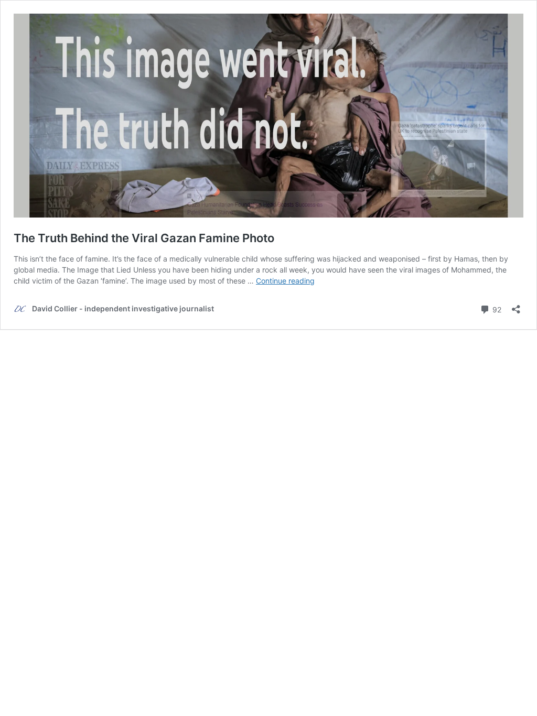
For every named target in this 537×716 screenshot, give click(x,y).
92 (495, 308)
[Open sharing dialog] (516, 306)
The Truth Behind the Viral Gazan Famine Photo (144, 238)
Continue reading (285, 280)
